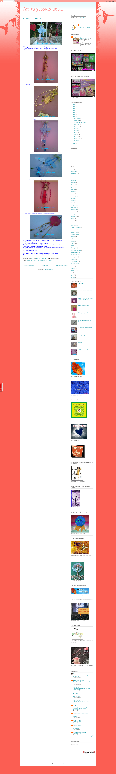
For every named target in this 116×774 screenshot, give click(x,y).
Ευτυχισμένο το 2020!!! (84, 38)
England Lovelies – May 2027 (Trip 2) (81, 701)
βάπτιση (73, 184)
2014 (74, 110)
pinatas (73, 277)
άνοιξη (72, 178)
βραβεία (73, 189)
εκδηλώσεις (74, 205)
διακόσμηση (33, 260)
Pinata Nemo (81, 283)
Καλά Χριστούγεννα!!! (83, 312)
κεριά (72, 218)
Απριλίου (76, 134)
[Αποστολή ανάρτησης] (49, 258)
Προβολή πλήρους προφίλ (84, 27)
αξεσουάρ (73, 180)
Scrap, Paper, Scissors (78, 680)
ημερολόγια (74, 209)
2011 (74, 116)
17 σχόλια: (44, 258)
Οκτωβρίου (77, 124)
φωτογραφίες (74, 257)
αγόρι (72, 169)
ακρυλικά (73, 171)
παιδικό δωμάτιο (75, 234)
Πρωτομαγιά (74, 248)
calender (73, 268)
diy (72, 272)
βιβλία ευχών (74, 187)
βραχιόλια (73, 191)
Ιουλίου (76, 128)
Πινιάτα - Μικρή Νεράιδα (83, 305)
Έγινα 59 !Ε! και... (77, 720)
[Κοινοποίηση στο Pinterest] (58, 258)
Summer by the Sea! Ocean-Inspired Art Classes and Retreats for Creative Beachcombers (81, 708)
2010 (74, 143)
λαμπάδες (73, 225)
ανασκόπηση (74, 175)
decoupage (73, 270)
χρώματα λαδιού (75, 263)
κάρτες (72, 214)
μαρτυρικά (73, 229)
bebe (72, 266)
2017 (74, 104)
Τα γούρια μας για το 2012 (33, 18)
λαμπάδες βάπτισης (75, 227)
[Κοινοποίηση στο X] (55, 258)
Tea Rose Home (77, 725)
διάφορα (73, 198)
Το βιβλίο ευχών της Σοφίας (84, 349)
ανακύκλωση (74, 173)
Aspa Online (76, 693)
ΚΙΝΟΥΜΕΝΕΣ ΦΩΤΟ (77, 733)
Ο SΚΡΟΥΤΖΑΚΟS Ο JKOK (79, 732)
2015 (74, 108)
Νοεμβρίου (76, 120)
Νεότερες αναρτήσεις (29, 265)
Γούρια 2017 (80, 342)
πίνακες (73, 243)
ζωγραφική (73, 207)
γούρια (28, 260)
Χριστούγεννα (49, 260)
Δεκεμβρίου (77, 118)
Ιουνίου (76, 130)
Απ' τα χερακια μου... (43, 9)
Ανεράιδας (25, 249)
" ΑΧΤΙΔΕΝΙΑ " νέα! (77, 721)
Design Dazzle (76, 700)
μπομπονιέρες (74, 232)
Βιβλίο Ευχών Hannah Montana (85, 327)
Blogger (63, 763)
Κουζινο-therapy (77, 37)
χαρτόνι (73, 259)
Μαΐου (75, 132)
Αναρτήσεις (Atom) (49, 269)
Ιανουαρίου (77, 140)
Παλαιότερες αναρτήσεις (61, 265)
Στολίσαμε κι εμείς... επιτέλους (85, 335)
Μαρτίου (76, 136)
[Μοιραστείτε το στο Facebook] (56, 258)
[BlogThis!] (53, 258)
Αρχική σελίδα (45, 265)
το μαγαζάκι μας (75, 254)
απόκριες (73, 182)
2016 (74, 106)
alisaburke (75, 705)
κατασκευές (42, 260)
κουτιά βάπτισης (75, 223)
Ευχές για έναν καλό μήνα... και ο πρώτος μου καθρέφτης (85, 299)
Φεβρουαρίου (77, 138)
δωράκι (73, 200)
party (72, 275)
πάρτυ (72, 239)
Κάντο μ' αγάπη (77, 673)
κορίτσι (73, 220)
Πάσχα (73, 241)
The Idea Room (76, 687)
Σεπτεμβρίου (77, 126)
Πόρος (72, 245)
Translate (82, 17)
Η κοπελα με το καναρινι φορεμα (81, 713)
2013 (74, 112)
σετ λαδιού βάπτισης (76, 250)
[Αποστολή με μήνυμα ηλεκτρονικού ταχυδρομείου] (52, 258)
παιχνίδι (73, 236)
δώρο (38, 260)
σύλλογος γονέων (75, 252)
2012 (74, 114)
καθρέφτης (73, 211)
